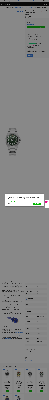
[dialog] (24, 200)
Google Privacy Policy (13, 201)
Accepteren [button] (37, 203)
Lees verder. (30, 201)
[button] (10, 203)
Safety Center (21, 201)
